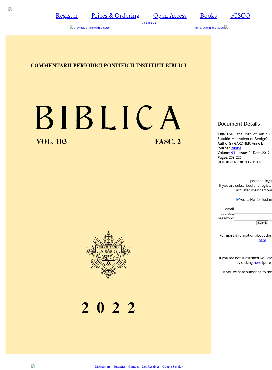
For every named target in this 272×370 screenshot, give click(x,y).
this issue (148, 22)
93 (233, 152)
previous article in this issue (92, 28)
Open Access (170, 15)
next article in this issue (209, 28)
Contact (133, 366)
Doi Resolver (150, 366)
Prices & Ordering (115, 15)
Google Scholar (172, 366)
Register (67, 15)
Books (208, 15)
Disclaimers (102, 366)
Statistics (119, 366)
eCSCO (240, 15)
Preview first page (111, 356)
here (262, 240)
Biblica (236, 148)
